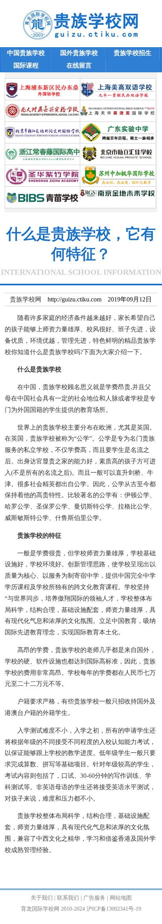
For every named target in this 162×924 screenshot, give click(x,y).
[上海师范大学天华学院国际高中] (117, 103)
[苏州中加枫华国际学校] (117, 168)
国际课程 (26, 65)
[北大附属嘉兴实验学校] (42, 103)
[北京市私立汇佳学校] (117, 146)
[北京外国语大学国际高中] (42, 125)
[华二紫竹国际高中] (42, 168)
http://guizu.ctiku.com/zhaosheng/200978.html (62, 878)
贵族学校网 (25, 299)
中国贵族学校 (26, 53)
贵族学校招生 (132, 53)
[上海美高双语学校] (117, 82)
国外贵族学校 (79, 53)
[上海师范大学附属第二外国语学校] (42, 82)
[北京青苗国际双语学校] (42, 190)
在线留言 (79, 65)
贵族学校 (36, 867)
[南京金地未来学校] (117, 190)
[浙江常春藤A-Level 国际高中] (42, 146)
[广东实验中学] (117, 125)
